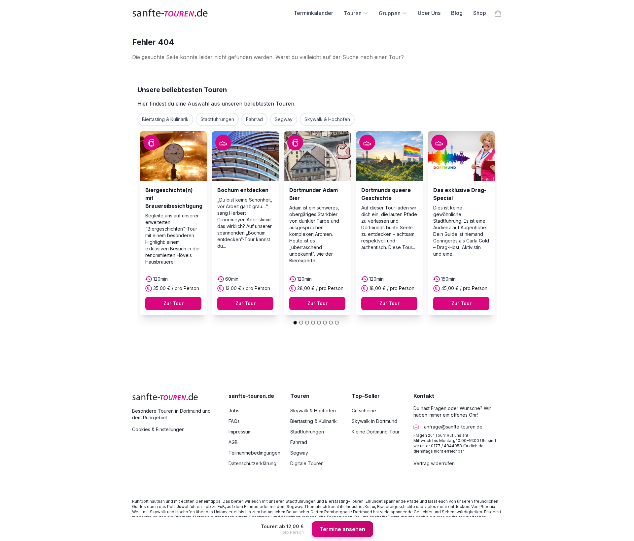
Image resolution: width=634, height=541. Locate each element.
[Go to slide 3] (307, 323)
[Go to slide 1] (295, 323)
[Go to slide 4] (313, 323)
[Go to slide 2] (301, 323)
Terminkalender (313, 13)
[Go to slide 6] (325, 323)
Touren (353, 13)
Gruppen (390, 13)
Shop (479, 13)
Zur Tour (173, 303)
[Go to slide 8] (337, 323)
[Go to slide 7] (331, 323)
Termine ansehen (342, 529)
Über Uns (429, 13)
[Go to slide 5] (319, 323)
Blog (457, 13)
